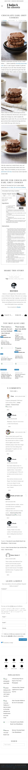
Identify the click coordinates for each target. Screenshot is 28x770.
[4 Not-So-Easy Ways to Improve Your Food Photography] (7, 681)
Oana (12, 396)
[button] (21, 208)
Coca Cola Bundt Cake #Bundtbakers (6, 343)
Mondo (5, 20)
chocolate (11, 278)
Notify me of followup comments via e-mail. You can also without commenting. (13, 635)
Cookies (11, 277)
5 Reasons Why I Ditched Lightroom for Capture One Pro (18, 689)
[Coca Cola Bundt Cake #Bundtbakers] (7, 332)
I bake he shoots (9, 765)
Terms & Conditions (6, 766)
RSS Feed (22, 668)
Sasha (12, 432)
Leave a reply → (14, 391)
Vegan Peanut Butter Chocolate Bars (20, 376)
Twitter (14, 662)
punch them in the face (6, 171)
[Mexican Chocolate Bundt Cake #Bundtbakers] (7, 733)
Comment (4, 589)
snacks (22, 278)
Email (4, 622)
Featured (16, 277)
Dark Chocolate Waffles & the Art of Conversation (18, 701)
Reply (8, 409)
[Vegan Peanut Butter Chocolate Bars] (21, 367)
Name (4, 616)
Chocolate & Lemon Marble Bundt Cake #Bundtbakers (6, 376)
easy (19, 278)
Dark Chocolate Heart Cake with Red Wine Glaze (20, 338)
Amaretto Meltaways (19, 357)
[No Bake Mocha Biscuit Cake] (7, 351)
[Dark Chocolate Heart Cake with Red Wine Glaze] (21, 329)
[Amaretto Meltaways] (21, 350)
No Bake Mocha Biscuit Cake (6, 359)
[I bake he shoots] (14, 5)
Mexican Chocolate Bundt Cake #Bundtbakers (18, 731)
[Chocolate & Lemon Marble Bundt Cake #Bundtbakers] (7, 367)
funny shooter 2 (15, 555)
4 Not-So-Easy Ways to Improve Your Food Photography (17, 680)
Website (4, 628)
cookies (15, 278)
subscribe (10, 636)
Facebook (6, 662)
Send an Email (14, 668)
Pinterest (22, 662)
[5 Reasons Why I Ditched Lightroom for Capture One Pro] (7, 692)
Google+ (6, 668)
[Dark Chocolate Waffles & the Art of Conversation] (7, 709)
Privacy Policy (17, 766)
